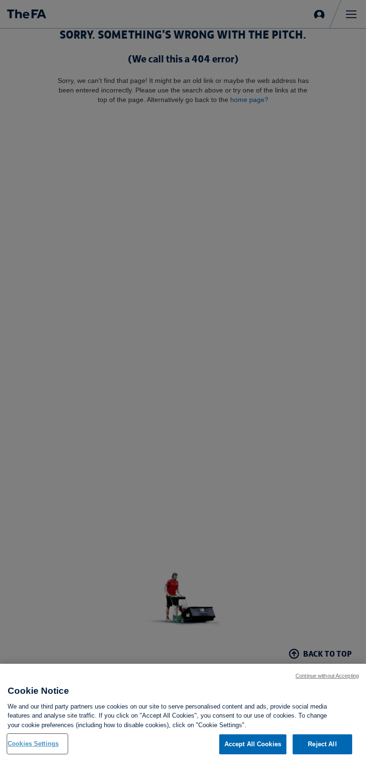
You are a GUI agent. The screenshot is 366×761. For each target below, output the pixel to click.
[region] (183, 712)
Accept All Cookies (252, 744)
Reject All (322, 744)
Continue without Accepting (327, 676)
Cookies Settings (33, 743)
